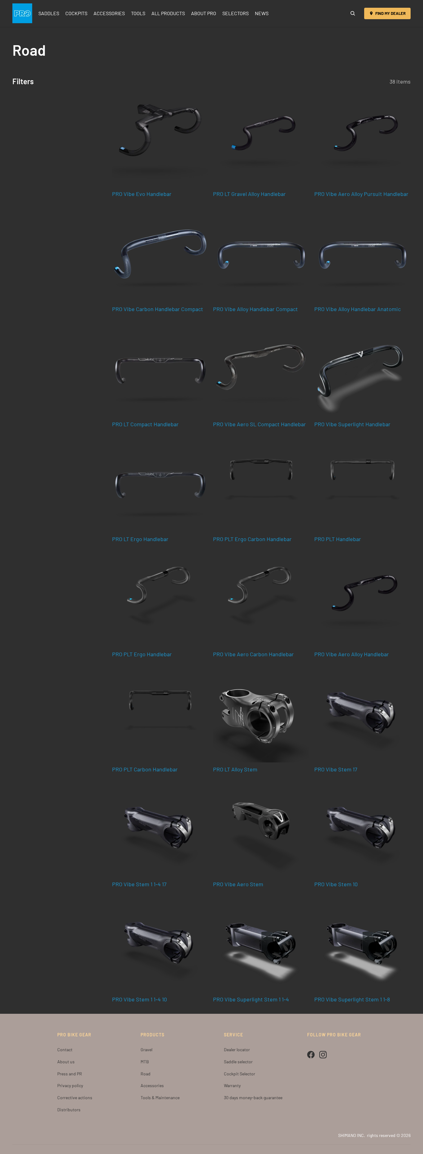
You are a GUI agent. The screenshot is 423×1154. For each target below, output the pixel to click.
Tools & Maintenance (160, 1097)
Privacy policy (70, 1085)
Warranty (232, 1085)
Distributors (69, 1109)
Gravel (146, 1049)
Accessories (152, 1085)
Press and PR (69, 1073)
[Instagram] (323, 1054)
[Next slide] (300, 139)
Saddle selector (238, 1061)
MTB (145, 1061)
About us (66, 1061)
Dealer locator (237, 1049)
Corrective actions (74, 1097)
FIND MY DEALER (390, 13)
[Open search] (353, 13)
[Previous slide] (222, 139)
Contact (64, 1049)
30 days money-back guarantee (253, 1097)
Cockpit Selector (239, 1073)
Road (145, 1073)
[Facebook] (311, 1054)
